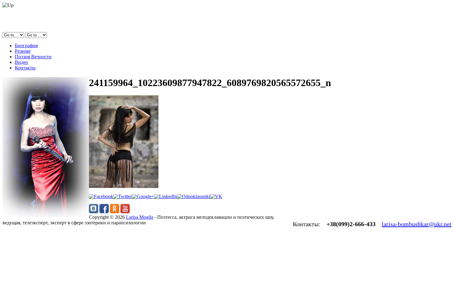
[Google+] (143, 196)
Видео (21, 62)
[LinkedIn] (165, 196)
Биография (26, 45)
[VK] (216, 196)
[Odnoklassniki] (193, 196)
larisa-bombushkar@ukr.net (417, 224)
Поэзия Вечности (33, 56)
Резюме (23, 51)
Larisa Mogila (139, 217)
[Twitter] (122, 196)
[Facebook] (101, 196)
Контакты (25, 67)
